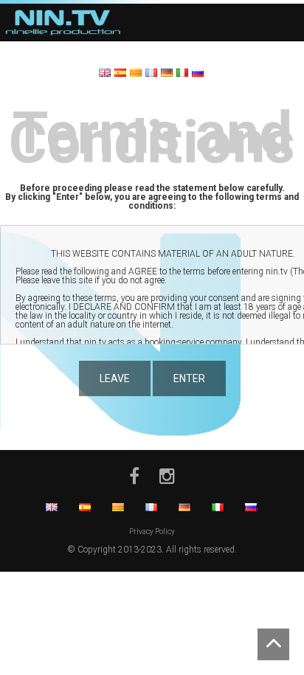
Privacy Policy (152, 531)
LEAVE (115, 378)
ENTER (189, 378)
